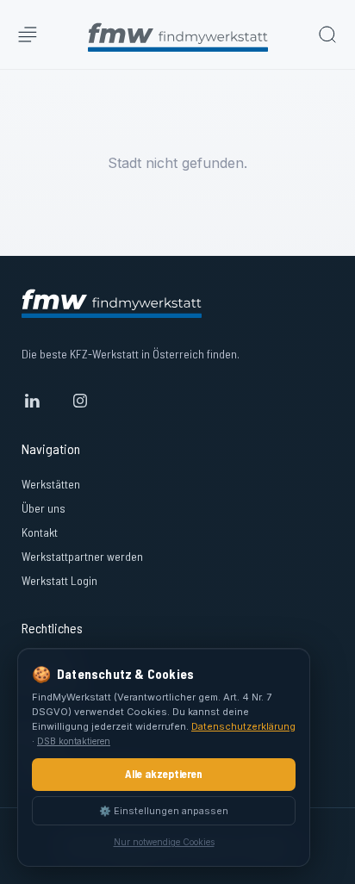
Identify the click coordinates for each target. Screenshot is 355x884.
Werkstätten (51, 483)
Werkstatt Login (59, 580)
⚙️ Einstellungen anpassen (163, 811)
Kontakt (40, 532)
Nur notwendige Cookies (164, 842)
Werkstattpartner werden (82, 556)
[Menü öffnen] (27, 34)
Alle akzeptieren (163, 774)
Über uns (43, 508)
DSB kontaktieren (73, 741)
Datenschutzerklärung (243, 726)
